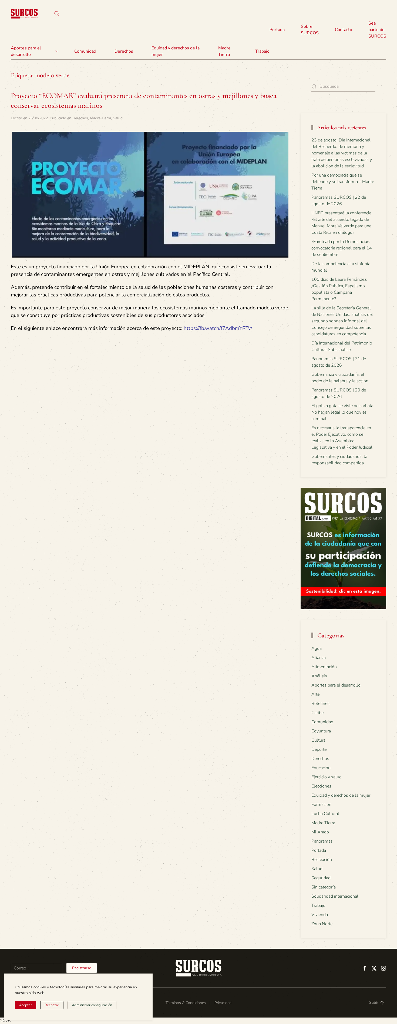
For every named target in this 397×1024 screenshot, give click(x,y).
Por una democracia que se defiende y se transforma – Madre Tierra (342, 181)
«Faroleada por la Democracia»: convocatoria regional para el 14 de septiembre (341, 248)
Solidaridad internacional (334, 896)
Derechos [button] (124, 51)
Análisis (319, 676)
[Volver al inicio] (24, 13)
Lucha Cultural (325, 814)
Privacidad (222, 1002)
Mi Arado (320, 832)
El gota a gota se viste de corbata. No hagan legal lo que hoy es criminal (342, 412)
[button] (56, 13)
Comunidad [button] (85, 51)
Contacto (343, 30)
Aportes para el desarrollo (336, 685)
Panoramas (322, 841)
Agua (316, 648)
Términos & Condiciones (186, 1002)
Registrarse (81, 968)
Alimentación (324, 667)
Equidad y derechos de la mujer (176, 51)
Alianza (318, 658)
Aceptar (25, 1005)
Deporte (319, 749)
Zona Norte (321, 924)
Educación (321, 768)
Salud (118, 118)
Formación (321, 804)
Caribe (317, 713)
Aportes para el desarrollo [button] (26, 51)
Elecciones (321, 786)
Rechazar (52, 1005)
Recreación (321, 860)
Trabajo (262, 51)
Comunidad (322, 722)
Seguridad (321, 878)
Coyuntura (321, 731)
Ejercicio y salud (326, 777)
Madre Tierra (224, 51)
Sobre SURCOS (310, 29)
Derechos (80, 118)
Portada (277, 30)
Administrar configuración (92, 1005)
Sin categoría (323, 887)
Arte (315, 694)
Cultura (318, 740)
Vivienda (319, 915)
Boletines (320, 704)
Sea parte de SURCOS (377, 29)
